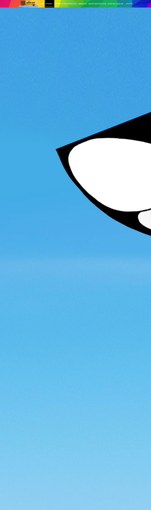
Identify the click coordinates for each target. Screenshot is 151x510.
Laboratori (82, 4)
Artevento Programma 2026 (65, 4)
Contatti (129, 4)
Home (42, 4)
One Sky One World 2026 (97, 4)
